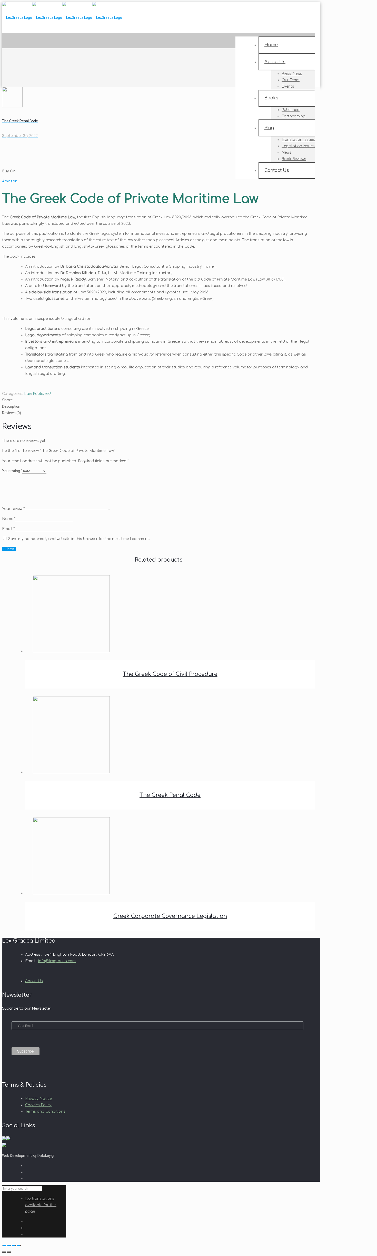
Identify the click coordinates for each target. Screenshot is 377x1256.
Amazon (9, 181)
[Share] (14, 1245)
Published (42, 394)
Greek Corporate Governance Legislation (170, 916)
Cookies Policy (38, 1105)
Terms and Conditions (45, 1111)
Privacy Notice (38, 1099)
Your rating (12, 471)
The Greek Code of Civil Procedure (170, 674)
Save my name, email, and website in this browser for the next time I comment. (79, 539)
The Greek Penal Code (170, 795)
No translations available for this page (40, 1205)
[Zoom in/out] (4, 1245)
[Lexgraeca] (62, 17)
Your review (13, 509)
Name (8, 519)
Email (8, 529)
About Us (34, 981)
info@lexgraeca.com (57, 961)
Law (27, 394)
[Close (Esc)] (19, 1245)
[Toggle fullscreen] (9, 1245)
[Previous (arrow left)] (4, 1252)
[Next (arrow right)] (9, 1252)
